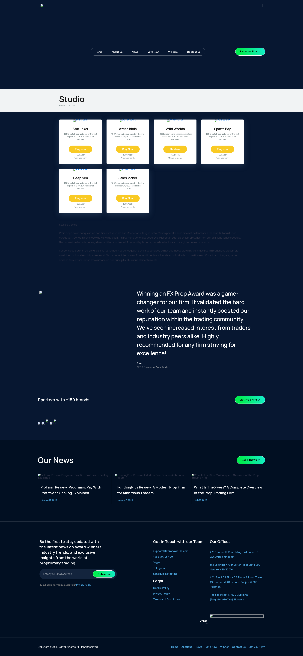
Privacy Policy (83, 584)
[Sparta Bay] (223, 119)
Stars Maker (128, 178)
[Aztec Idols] (128, 119)
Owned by (204, 622)
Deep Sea (80, 178)
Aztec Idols (128, 128)
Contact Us (193, 52)
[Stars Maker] (128, 168)
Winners (173, 52)
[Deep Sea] (80, 168)
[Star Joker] (80, 119)
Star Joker (81, 128)
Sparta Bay (222, 128)
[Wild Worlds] (175, 119)
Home (98, 52)
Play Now (80, 149)
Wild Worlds (175, 128)
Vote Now (153, 52)
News (135, 52)
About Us (117, 52)
